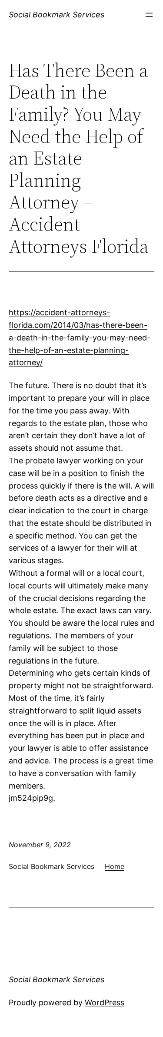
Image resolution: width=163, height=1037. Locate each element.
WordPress (104, 1002)
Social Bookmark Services (56, 14)
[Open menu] (149, 15)
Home (114, 866)
